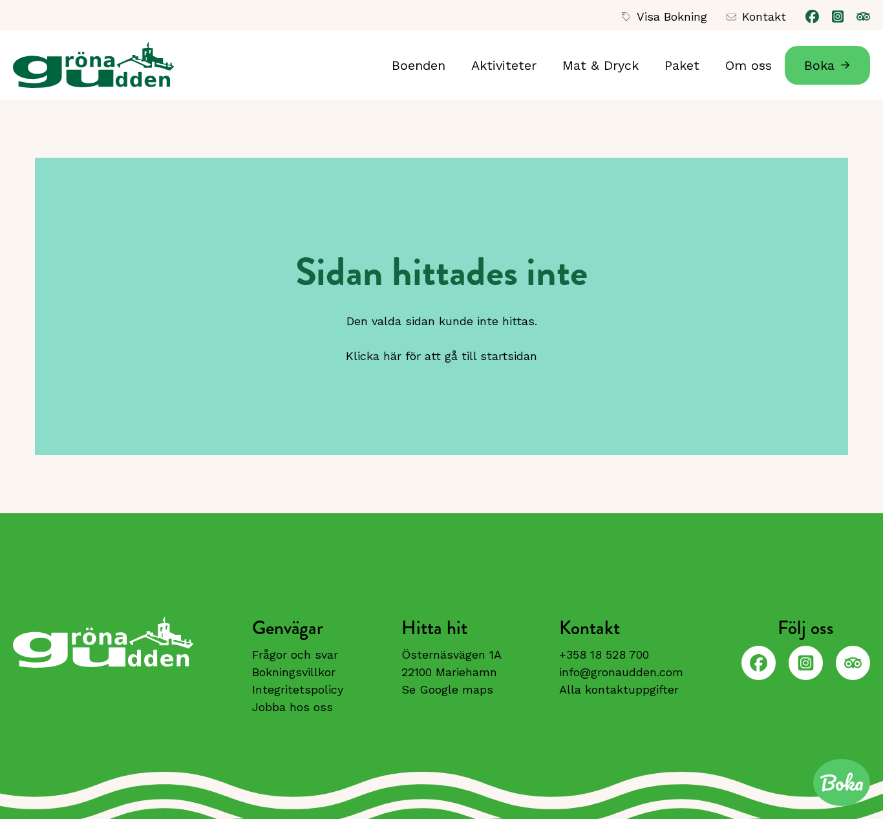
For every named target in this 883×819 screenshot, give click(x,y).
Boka (819, 65)
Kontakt (764, 16)
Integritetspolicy (297, 689)
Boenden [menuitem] (418, 65)
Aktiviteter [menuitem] (504, 65)
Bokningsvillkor (293, 672)
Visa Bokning (672, 16)
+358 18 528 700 (604, 654)
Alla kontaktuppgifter (619, 689)
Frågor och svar (295, 654)
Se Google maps (447, 689)
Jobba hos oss (292, 707)
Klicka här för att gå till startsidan (441, 356)
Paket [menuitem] (682, 65)
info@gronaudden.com (621, 672)
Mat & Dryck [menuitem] (600, 65)
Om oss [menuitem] (742, 71)
